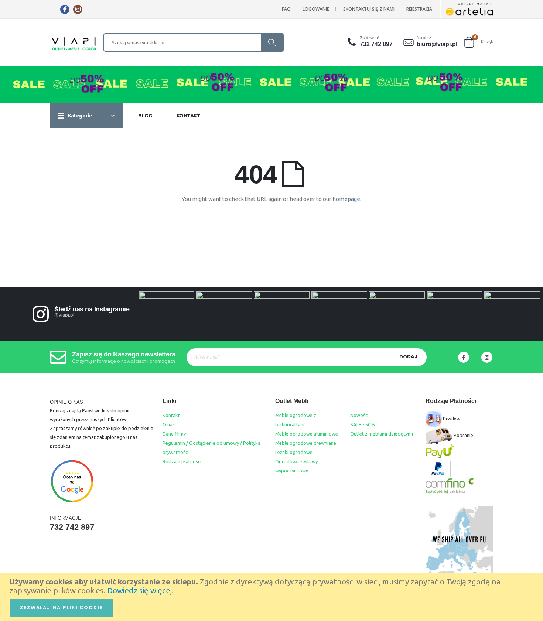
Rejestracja (419, 9)
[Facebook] (64, 9)
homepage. (346, 199)
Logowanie (316, 9)
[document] (272, 597)
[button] (352, 42)
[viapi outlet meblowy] (74, 44)
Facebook (463, 357)
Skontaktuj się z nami (369, 9)
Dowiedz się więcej (139, 590)
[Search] (272, 42)
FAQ (286, 9)
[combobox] (193, 42)
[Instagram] (77, 9)
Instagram (486, 357)
